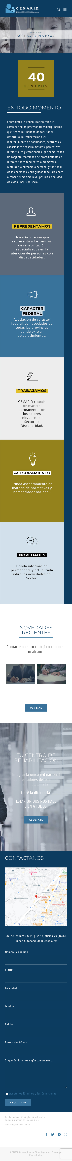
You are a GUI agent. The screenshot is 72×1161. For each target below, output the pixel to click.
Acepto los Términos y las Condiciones (32, 1093)
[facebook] (46, 1134)
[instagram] (65, 1134)
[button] (8, 674)
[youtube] (59, 1134)
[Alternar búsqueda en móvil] (58, 9)
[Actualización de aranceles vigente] (51, 674)
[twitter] (52, 1134)
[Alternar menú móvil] (65, 9)
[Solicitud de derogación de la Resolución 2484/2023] (20, 674)
